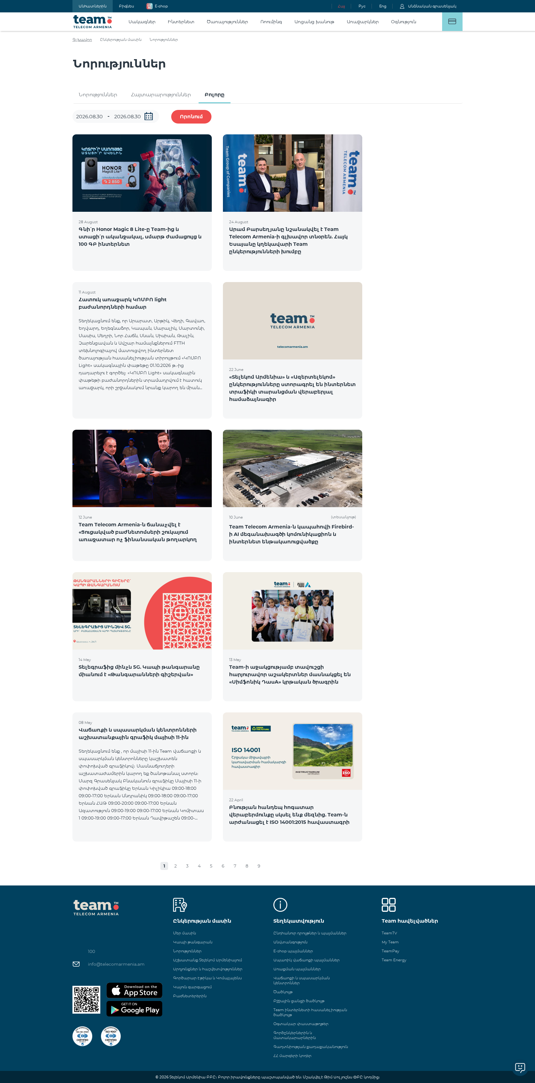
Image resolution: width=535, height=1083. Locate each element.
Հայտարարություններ (161, 95)
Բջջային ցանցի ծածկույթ (298, 1000)
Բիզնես (126, 6)
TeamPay (390, 951)
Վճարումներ (452, 21)
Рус (362, 6)
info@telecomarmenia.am (116, 964)
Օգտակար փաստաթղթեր (300, 1023)
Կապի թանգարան (192, 942)
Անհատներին (93, 6)
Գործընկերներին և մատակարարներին (294, 1035)
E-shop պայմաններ (293, 951)
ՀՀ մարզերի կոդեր (292, 1055)
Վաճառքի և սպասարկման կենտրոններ (301, 980)
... (148, 116)
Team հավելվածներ (410, 921)
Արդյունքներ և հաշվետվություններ (207, 969)
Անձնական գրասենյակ (432, 6)
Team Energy (394, 960)
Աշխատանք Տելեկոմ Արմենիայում (207, 960)
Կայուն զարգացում (192, 987)
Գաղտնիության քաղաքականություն (310, 1046)
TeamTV (389, 933)
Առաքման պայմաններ (297, 969)
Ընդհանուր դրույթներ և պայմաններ (309, 933)
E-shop (161, 6)
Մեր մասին (184, 933)
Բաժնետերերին (190, 996)
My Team (390, 942)
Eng (382, 6)
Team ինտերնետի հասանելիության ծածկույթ (310, 1012)
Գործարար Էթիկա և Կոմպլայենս (207, 978)
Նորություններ (98, 95)
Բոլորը (214, 95)
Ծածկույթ (283, 991)
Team (92, 21)
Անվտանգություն (290, 942)
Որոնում (191, 117)
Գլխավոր (82, 39)
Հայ (341, 6)
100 (91, 951)
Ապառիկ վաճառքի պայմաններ (306, 960)
